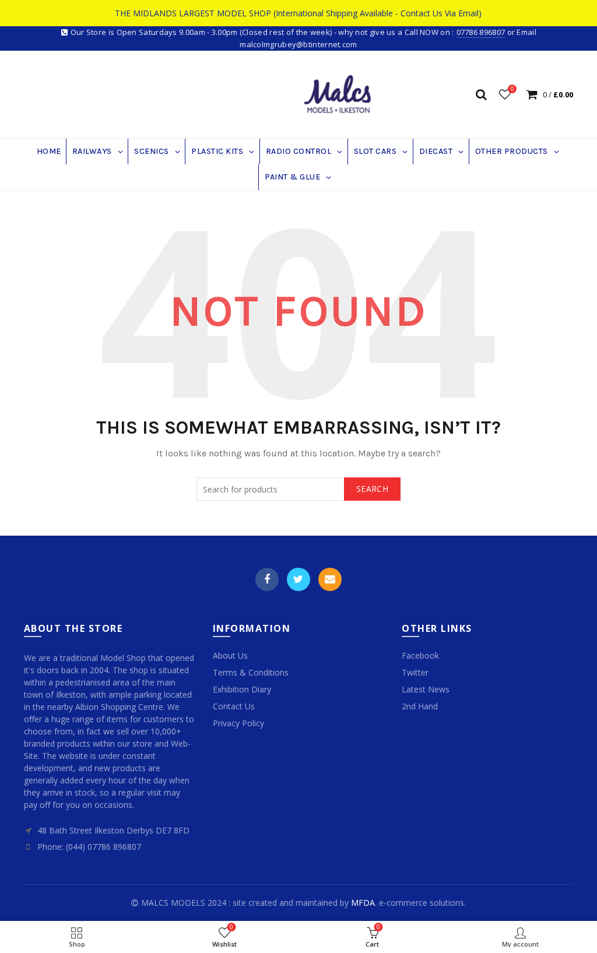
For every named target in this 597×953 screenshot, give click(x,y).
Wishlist (512, 89)
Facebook (267, 579)
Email (330, 579)
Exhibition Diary (242, 689)
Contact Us (234, 706)
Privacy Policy (238, 723)
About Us (230, 655)
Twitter (298, 579)
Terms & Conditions (251, 672)
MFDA (363, 902)
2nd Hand (420, 706)
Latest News (425, 689)
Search (372, 488)
